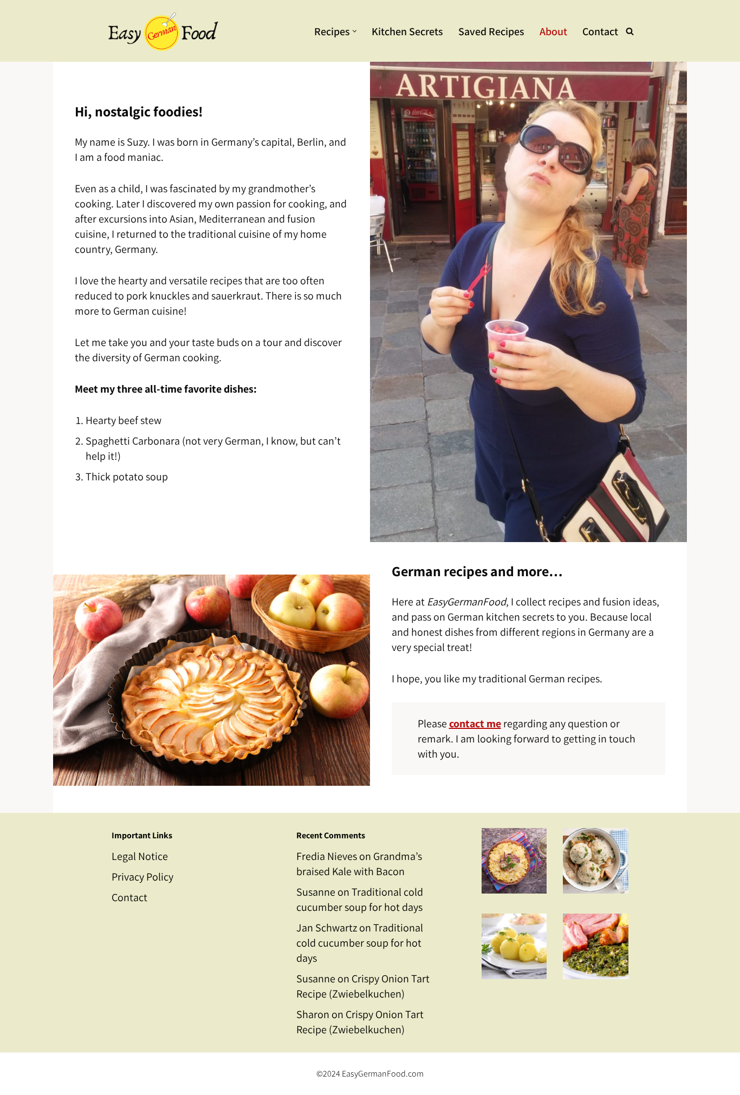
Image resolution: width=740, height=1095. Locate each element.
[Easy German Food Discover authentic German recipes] (160, 31)
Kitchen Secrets (407, 31)
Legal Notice (140, 856)
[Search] (630, 31)
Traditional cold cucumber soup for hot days (359, 943)
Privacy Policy (142, 877)
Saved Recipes (491, 31)
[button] (354, 31)
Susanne (315, 892)
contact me (475, 723)
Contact (600, 31)
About (553, 31)
